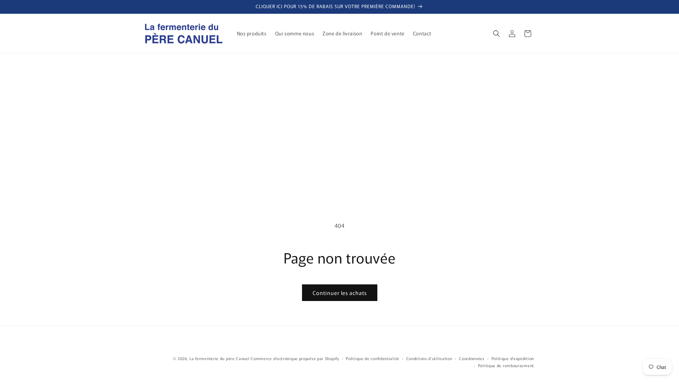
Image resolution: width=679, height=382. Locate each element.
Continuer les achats (340, 292)
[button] (496, 33)
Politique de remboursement (506, 365)
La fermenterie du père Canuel (219, 358)
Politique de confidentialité (372, 358)
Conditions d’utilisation (429, 358)
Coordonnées (471, 358)
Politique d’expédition (513, 358)
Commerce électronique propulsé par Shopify (295, 358)
